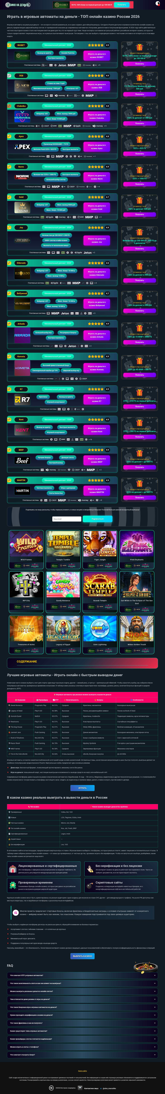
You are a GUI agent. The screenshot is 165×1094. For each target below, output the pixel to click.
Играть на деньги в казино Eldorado (97, 273)
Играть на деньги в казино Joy (97, 240)
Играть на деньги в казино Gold (97, 207)
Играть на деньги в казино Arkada (97, 335)
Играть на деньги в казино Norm (97, 177)
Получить (121, 5)
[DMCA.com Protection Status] (80, 1088)
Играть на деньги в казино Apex (97, 147)
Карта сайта (82, 1071)
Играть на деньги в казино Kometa (97, 368)
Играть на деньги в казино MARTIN (97, 490)
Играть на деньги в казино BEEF (97, 460)
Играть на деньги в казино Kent (97, 430)
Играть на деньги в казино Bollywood (97, 304)
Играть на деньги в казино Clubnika (97, 116)
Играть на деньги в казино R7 (97, 399)
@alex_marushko (109, 1088)
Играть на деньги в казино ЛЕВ (97, 86)
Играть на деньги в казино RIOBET (97, 55)
